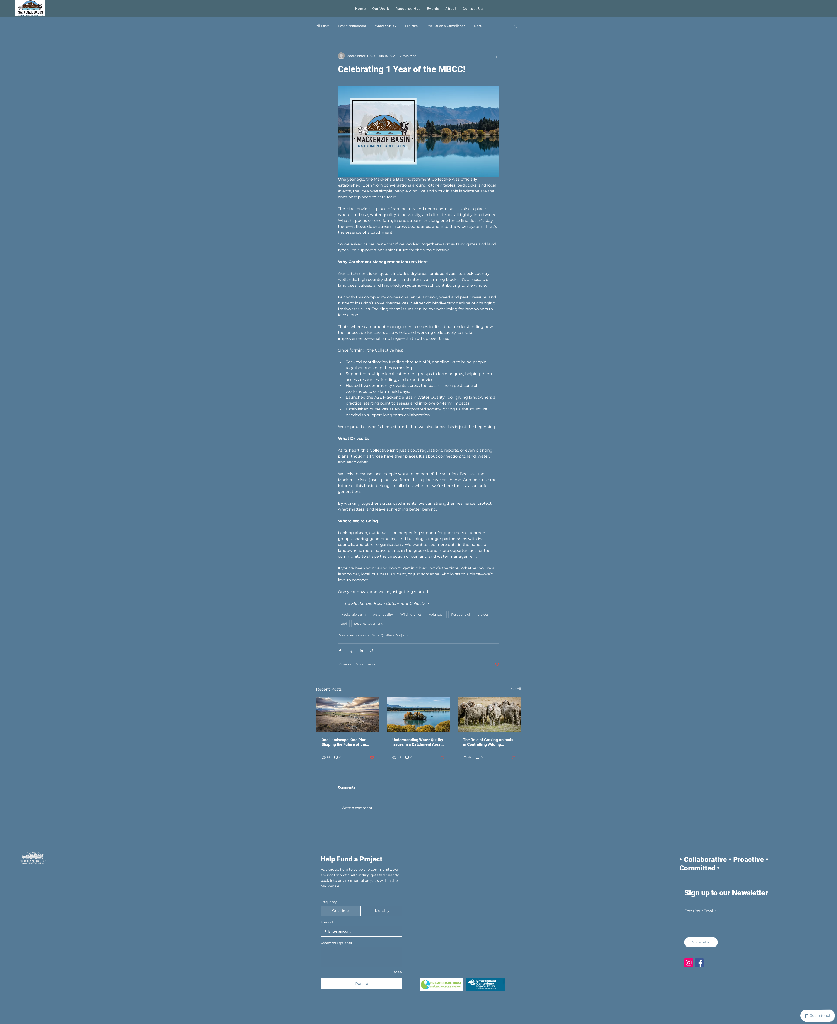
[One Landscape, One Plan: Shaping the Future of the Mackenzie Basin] (347, 714)
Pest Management (352, 26)
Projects (411, 26)
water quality (383, 614)
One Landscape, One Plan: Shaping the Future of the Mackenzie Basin (344, 742)
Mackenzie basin (353, 614)
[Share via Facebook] (340, 651)
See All (516, 689)
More (478, 26)
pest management (368, 624)
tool (344, 624)
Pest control (460, 614)
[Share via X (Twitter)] (351, 651)
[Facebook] (699, 962)
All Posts (322, 26)
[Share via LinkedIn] (361, 651)
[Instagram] (688, 962)
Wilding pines (411, 614)
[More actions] (496, 55)
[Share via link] (372, 651)
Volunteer (436, 614)
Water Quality (385, 26)
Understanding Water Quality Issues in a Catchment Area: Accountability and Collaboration (417, 742)
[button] (515, 26)
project (482, 614)
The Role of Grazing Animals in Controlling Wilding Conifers (488, 742)
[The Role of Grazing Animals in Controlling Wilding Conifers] (489, 714)
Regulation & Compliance (445, 26)
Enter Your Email (699, 911)
